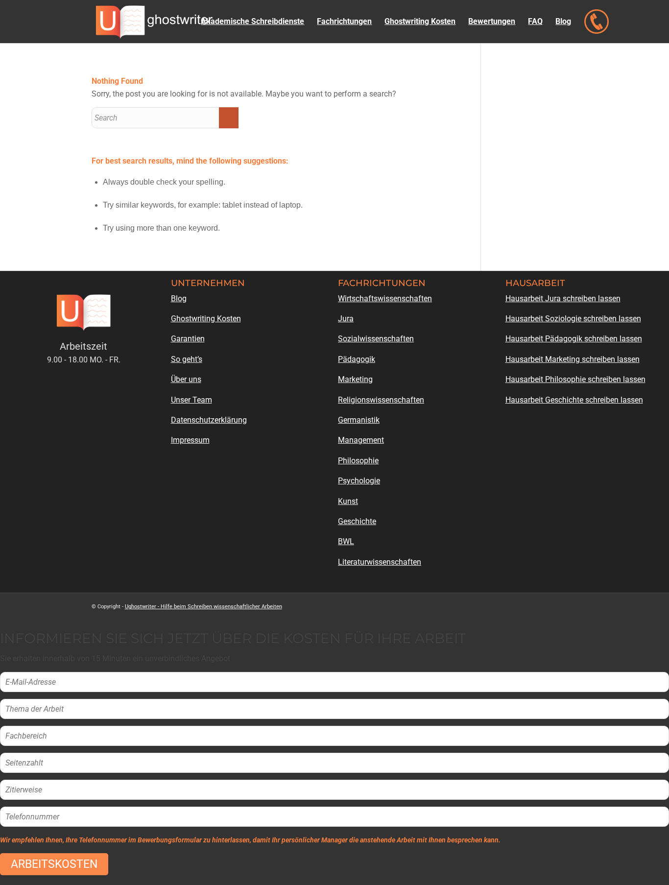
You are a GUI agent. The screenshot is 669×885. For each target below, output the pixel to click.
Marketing (355, 379)
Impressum (190, 440)
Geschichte (357, 521)
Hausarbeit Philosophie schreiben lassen (575, 379)
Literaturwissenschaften (379, 562)
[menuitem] (252, 21)
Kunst (348, 501)
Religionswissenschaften (381, 400)
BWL (346, 541)
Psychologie (359, 480)
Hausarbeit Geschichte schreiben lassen (574, 400)
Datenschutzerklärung (209, 420)
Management (361, 440)
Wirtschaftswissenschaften (385, 298)
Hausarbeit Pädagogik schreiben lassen (573, 338)
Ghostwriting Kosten (206, 318)
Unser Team (191, 400)
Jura (346, 318)
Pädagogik (356, 359)
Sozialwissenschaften (376, 338)
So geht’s (186, 359)
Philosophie (358, 460)
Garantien (188, 338)
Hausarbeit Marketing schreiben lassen (572, 359)
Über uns (186, 379)
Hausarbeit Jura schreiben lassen (563, 298)
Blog (179, 298)
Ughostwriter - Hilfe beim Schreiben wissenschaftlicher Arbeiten (203, 606)
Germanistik (359, 420)
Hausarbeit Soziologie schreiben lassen (573, 318)
